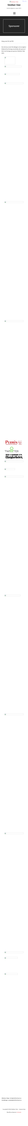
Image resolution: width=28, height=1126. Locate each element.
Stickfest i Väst (14, 5)
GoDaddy (19, 1112)
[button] (14, 13)
